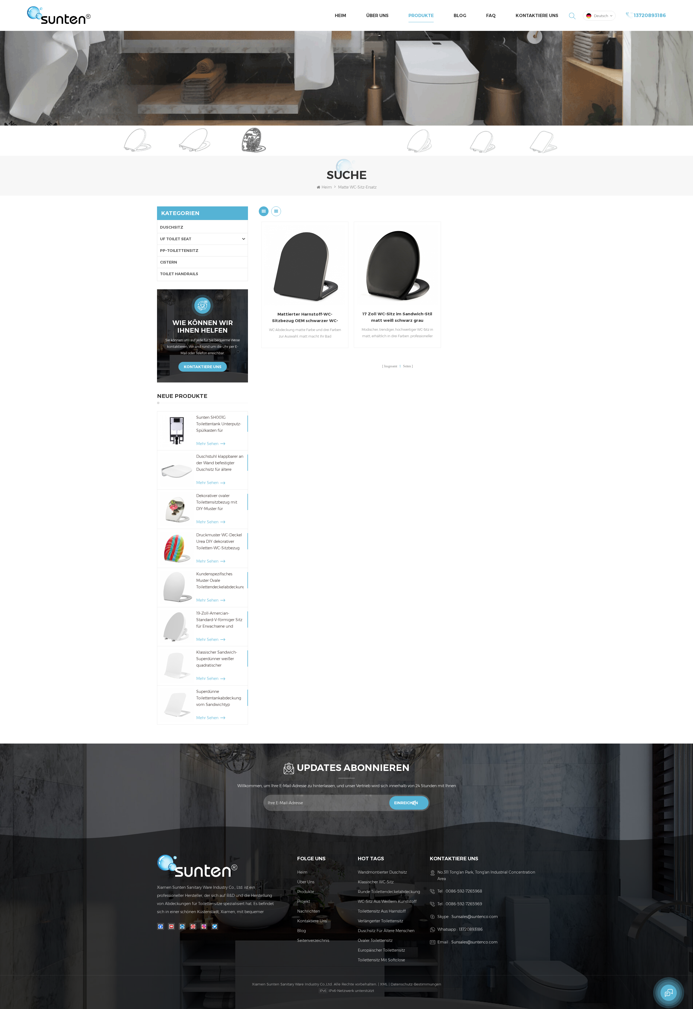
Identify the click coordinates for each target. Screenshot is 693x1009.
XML (384, 984)
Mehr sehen (207, 443)
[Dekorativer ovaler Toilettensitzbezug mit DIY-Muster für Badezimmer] (177, 509)
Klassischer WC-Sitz (376, 882)
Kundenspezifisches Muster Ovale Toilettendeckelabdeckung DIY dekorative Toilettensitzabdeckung (220, 581)
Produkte (421, 15)
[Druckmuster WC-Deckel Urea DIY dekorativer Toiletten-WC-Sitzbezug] (177, 548)
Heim (340, 15)
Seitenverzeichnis (313, 940)
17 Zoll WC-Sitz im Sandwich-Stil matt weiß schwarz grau (397, 317)
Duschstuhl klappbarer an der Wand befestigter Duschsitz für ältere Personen (219, 463)
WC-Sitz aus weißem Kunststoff (387, 901)
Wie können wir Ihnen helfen (202, 326)
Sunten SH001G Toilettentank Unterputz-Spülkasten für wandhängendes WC (218, 424)
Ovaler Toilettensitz (375, 940)
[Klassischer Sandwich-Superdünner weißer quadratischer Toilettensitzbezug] (177, 666)
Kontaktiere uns (537, 15)
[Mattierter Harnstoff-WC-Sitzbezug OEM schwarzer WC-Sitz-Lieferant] (304, 265)
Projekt (303, 901)
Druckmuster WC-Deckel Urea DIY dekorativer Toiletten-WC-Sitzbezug (219, 541)
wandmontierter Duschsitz (382, 872)
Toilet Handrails (179, 273)
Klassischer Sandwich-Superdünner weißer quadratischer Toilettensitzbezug (216, 659)
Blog (460, 15)
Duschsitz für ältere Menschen (386, 930)
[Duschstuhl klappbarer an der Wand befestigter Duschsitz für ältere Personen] (177, 470)
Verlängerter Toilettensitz (380, 921)
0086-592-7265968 (464, 891)
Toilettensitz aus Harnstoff (382, 911)
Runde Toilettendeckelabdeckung (389, 891)
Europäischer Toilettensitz (381, 950)
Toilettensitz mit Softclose (381, 960)
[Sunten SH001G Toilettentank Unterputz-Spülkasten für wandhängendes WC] (177, 431)
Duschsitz (171, 227)
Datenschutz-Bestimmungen (416, 984)
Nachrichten (308, 911)
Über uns (377, 15)
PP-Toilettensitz (179, 250)
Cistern (168, 262)
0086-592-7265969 (464, 903)
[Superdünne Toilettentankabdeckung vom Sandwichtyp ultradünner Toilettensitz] (177, 705)
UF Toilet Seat (175, 238)
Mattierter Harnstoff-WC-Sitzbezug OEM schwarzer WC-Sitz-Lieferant (305, 318)
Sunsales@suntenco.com (475, 916)
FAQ (491, 15)
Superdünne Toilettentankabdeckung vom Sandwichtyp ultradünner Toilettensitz (218, 698)
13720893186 (650, 15)
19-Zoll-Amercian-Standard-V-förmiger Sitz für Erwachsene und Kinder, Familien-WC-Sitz (219, 620)
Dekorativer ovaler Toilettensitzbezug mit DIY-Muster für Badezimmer (216, 502)
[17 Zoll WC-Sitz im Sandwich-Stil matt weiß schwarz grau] (397, 265)
